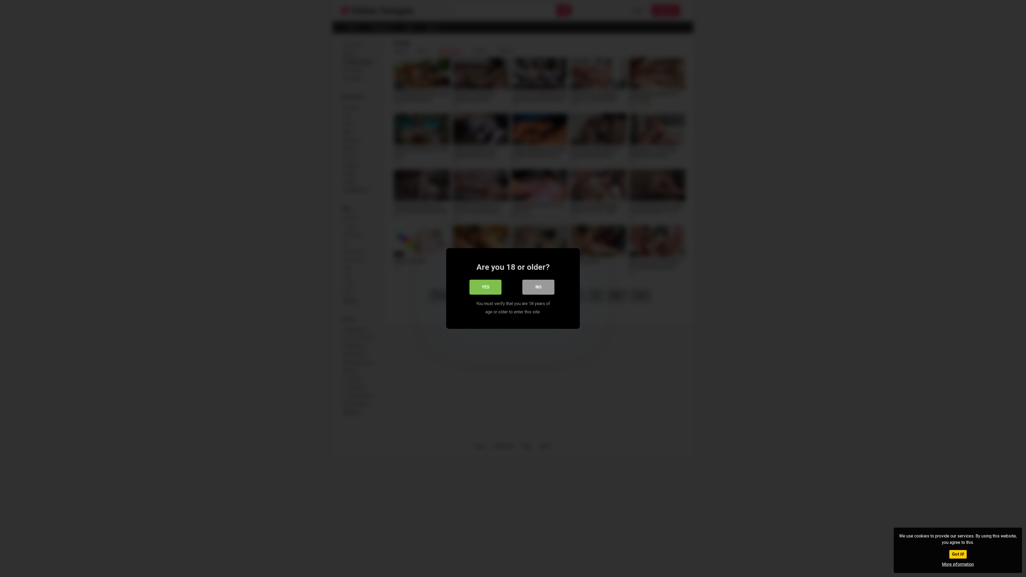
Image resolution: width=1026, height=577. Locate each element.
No (538, 287)
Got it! (958, 554)
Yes (485, 287)
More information (958, 564)
